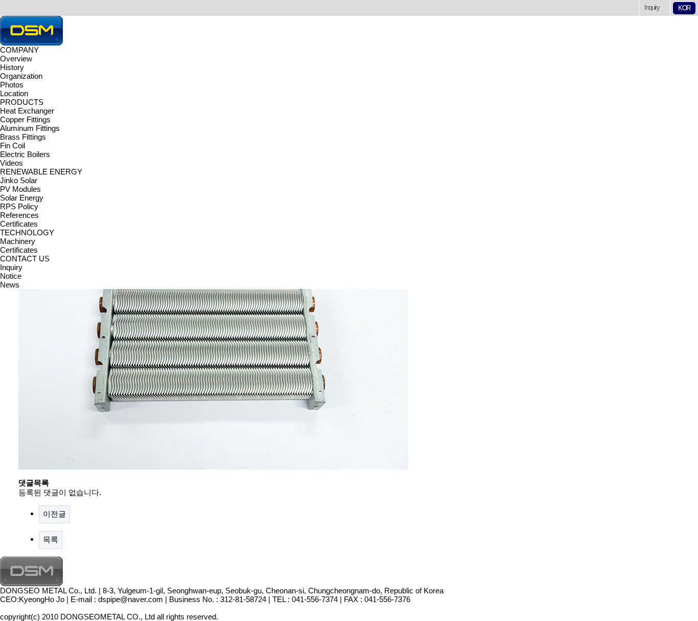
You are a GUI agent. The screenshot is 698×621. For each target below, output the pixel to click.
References (19, 215)
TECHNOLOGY (27, 232)
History (12, 67)
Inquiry (652, 7)
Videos (11, 163)
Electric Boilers (25, 154)
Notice (10, 276)
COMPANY (19, 50)
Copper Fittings (25, 119)
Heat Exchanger (27, 110)
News (9, 284)
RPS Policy (19, 206)
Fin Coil (12, 145)
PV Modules (20, 189)
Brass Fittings (23, 136)
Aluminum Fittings (30, 128)
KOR (684, 8)
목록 (50, 539)
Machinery (17, 241)
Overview (16, 58)
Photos (12, 84)
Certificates (19, 223)
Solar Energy (21, 197)
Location (14, 93)
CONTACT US (25, 258)
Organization (21, 76)
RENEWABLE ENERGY (41, 171)
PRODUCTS (21, 102)
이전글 (54, 513)
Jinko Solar (18, 180)
